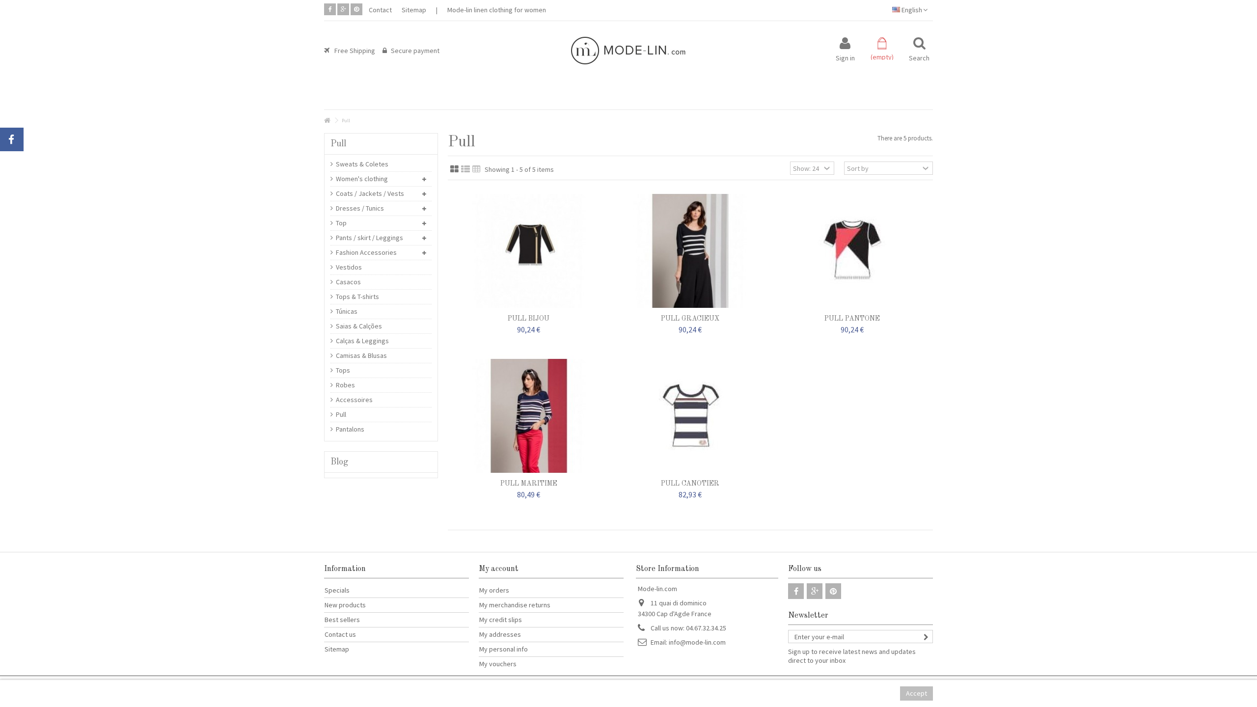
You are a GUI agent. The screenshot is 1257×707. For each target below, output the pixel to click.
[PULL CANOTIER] (690, 416)
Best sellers (342, 619)
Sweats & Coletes (362, 164)
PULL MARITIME (528, 483)
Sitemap (414, 9)
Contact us (340, 634)
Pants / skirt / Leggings (369, 237)
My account (499, 569)
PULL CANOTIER (690, 483)
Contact (380, 9)
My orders (494, 590)
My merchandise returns (514, 604)
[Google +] (343, 9)
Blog (339, 462)
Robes (345, 385)
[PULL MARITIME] (528, 416)
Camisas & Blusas (361, 355)
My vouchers (498, 663)
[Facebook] (330, 9)
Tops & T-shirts (357, 296)
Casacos (348, 281)
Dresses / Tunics (360, 208)
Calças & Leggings (362, 340)
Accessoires (354, 399)
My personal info (503, 649)
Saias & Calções (359, 326)
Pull (341, 414)
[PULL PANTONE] (852, 251)
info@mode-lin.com (697, 642)
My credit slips (500, 619)
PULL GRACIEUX (690, 318)
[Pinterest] (356, 9)
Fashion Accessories (366, 252)
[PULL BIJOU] (528, 251)
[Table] (476, 169)
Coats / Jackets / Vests (370, 193)
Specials (337, 590)
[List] (465, 169)
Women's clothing (362, 178)
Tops (343, 370)
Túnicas (346, 311)
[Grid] (454, 169)
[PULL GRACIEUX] (690, 251)
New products (345, 604)
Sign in (845, 57)
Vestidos (349, 267)
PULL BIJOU (528, 318)
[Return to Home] (327, 120)
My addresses (500, 634)
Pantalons (350, 429)
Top (341, 222)
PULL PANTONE (852, 318)
